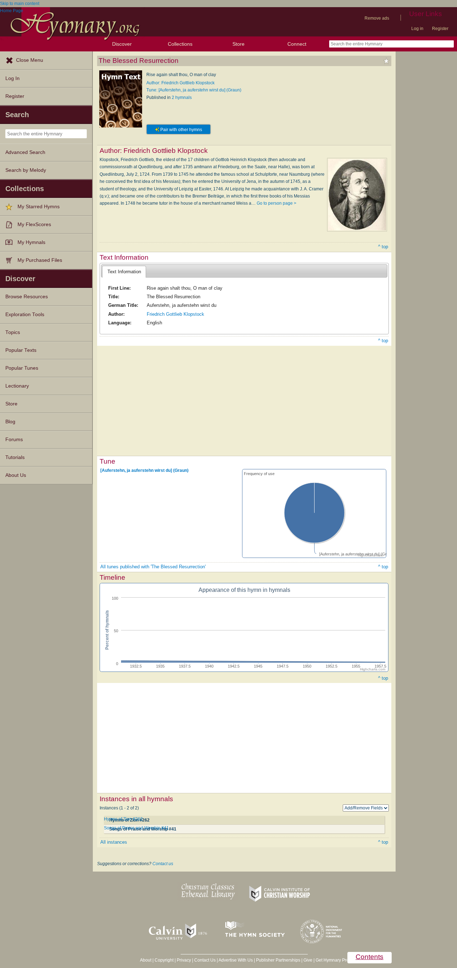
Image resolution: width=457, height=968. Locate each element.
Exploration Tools (24, 314)
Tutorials (15, 457)
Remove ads (377, 18)
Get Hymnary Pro (332, 960)
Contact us (162, 863)
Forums (14, 439)
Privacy (184, 960)
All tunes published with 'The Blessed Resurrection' (153, 566)
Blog (10, 421)
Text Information (124, 271)
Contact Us (205, 960)
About (145, 960)
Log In (12, 78)
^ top (383, 246)
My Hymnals (31, 242)
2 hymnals (182, 97)
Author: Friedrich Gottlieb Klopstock (180, 82)
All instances (113, 842)
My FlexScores (34, 224)
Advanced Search (25, 152)
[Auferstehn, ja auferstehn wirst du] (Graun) (144, 470)
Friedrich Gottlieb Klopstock (175, 314)
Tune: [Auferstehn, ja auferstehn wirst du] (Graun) (193, 90)
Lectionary (17, 386)
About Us (15, 475)
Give (307, 960)
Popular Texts (20, 350)
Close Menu (29, 60)
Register (440, 28)
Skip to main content (19, 3)
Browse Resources (26, 296)
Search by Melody (25, 170)
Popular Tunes (21, 368)
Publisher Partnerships (278, 960)
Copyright (164, 960)
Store (238, 44)
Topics (12, 332)
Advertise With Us (236, 960)
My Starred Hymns (38, 206)
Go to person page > (276, 203)
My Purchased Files (39, 260)
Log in (417, 28)
